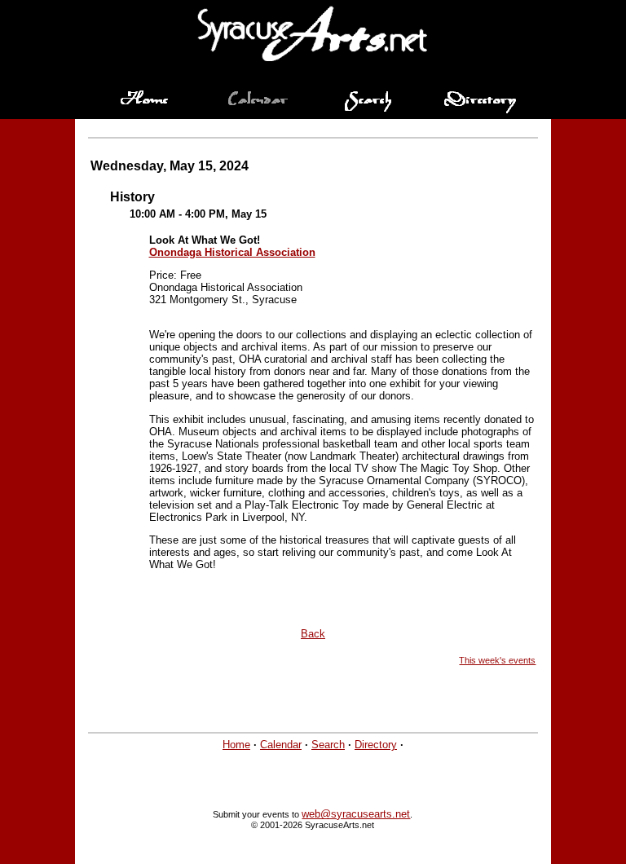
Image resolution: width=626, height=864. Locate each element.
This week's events (497, 660)
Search (328, 744)
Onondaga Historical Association (232, 252)
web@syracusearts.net (356, 814)
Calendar (281, 744)
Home (236, 744)
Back (313, 634)
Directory (376, 744)
